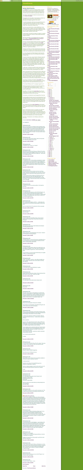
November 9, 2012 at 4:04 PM (28, 243)
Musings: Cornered (52, 130)
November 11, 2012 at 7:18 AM (28, 407)
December (51, 97)
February (51, 148)
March (50, 146)
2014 (49, 93)
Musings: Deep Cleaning (53, 116)
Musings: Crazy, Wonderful (54, 100)
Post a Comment (26, 464)
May (50, 144)
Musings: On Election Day (53, 129)
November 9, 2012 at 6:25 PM (28, 263)
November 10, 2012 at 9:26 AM (28, 288)
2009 (49, 153)
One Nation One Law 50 (28, 395)
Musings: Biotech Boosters (54, 126)
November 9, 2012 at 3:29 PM (28, 235)
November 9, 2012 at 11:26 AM (28, 134)
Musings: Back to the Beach (54, 105)
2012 (49, 96)
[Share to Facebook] (38, 120)
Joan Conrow (56, 15)
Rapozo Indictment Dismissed (54, 101)
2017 (49, 89)
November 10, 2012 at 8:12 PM (28, 386)
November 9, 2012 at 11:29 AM (28, 141)
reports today (36, 91)
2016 (49, 90)
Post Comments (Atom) (31, 468)
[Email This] (35, 120)
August (50, 140)
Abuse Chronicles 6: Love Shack (54, 62)
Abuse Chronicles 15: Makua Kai (54, 40)
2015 (49, 92)
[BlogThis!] (36, 120)
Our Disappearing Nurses (53, 165)
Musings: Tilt (51, 132)
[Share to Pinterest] (39, 120)
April (50, 145)
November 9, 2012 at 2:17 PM (28, 228)
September (51, 138)
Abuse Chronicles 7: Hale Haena (54, 61)
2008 (49, 155)
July (50, 141)
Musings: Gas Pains (52, 112)
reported (26, 9)
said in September (35, 104)
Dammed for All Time (52, 164)
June (50, 142)
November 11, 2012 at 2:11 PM (28, 456)
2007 (49, 156)
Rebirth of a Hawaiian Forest (53, 163)
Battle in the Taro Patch (53, 162)
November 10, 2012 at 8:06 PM (28, 353)
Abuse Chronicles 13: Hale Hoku (54, 51)
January (50, 149)
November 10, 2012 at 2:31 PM (28, 339)
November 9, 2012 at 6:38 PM (28, 269)
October (50, 137)
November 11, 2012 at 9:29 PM (28, 462)
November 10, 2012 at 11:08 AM (28, 298)
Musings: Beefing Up (52, 108)
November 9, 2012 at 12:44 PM (28, 213)
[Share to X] (37, 120)
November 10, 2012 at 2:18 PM (28, 307)
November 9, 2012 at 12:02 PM (28, 181)
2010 (49, 152)
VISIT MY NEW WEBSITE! (53, 80)
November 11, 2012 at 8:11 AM (28, 418)
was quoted (39, 79)
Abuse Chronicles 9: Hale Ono (54, 58)
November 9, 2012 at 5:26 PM (28, 255)
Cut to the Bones (51, 159)
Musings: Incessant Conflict (54, 117)
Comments (51, 85)
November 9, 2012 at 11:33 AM (28, 156)
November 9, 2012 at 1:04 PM (28, 221)
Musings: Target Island (53, 125)
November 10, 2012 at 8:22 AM (28, 282)
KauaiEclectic (27, 3)
